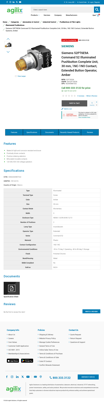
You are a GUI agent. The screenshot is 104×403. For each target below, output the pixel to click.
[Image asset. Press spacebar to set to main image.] (8, 45)
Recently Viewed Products (69, 132)
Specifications (32, 132)
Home (5, 22)
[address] (40, 377)
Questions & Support (77, 342)
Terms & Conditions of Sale (49, 357)
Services (47, 15)
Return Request (76, 338)
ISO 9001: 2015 (14, 350)
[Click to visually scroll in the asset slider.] (8, 39)
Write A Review (91, 96)
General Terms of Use (47, 346)
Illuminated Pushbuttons (15, 25)
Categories (15, 22)
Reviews (90, 132)
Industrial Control (49, 22)
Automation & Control (31, 22)
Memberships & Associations (18, 353)
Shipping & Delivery (46, 334)
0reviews (80, 96)
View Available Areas (84, 117)
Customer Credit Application (18, 346)
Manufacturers (71, 15)
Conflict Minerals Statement (49, 365)
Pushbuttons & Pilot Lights (70, 22)
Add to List (68, 109)
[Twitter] (17, 2)
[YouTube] (20, 2)
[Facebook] (7, 2)
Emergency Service (88, 377)
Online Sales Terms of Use (48, 350)
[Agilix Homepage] (13, 389)
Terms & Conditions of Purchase (50, 353)
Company (58, 15)
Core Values (12, 342)
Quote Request (75, 334)
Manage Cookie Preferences (49, 342)
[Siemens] (67, 46)
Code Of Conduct (45, 361)
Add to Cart (74, 103)
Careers (11, 338)
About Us (11, 334)
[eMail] (35, 377)
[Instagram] (10, 2)
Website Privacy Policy (47, 338)
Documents (49, 132)
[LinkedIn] (14, 2)
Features (14, 132)
